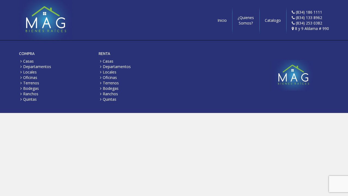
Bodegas (31, 88)
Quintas (30, 99)
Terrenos (31, 82)
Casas (28, 61)
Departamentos (37, 66)
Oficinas (30, 77)
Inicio (222, 20)
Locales (30, 72)
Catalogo (273, 20)
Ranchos (30, 93)
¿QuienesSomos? (246, 20)
